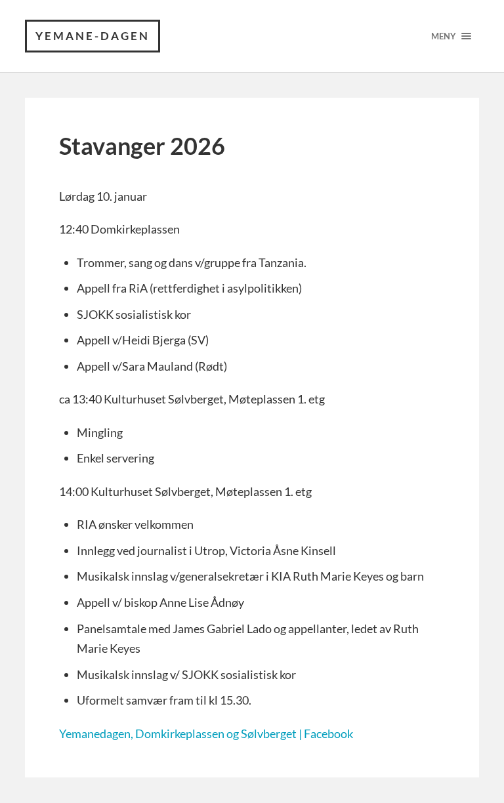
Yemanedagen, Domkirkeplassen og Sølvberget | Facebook (206, 733)
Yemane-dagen (92, 36)
